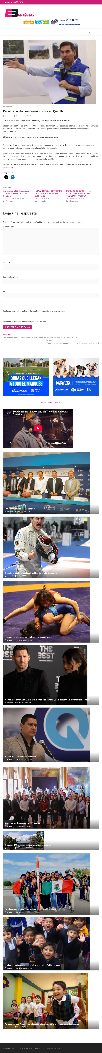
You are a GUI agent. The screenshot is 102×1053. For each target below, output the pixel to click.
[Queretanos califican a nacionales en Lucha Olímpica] (51, 612)
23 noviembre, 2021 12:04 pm (25, 116)
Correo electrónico (11, 277)
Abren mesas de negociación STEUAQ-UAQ (23, 823)
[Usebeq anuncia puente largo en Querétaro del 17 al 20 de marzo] (51, 943)
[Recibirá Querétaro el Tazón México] (51, 483)
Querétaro (7, 107)
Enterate (6, 1048)
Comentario (8, 227)
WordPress (34, 1048)
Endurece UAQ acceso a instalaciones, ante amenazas (28, 845)
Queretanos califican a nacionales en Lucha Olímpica (27, 637)
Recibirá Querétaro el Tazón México (20, 508)
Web (5, 291)
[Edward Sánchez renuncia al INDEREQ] (51, 735)
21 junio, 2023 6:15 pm (23, 912)
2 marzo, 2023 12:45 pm (23, 702)
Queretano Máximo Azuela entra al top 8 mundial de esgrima (31, 573)
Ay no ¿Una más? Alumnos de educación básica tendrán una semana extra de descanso (42, 1024)
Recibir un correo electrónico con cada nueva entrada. (25, 321)
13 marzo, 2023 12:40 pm (24, 640)
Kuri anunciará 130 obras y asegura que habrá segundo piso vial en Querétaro (16, 193)
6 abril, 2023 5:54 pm (22, 576)
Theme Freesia (25, 1048)
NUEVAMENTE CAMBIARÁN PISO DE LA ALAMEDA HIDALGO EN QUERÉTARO (48, 193)
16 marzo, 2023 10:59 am (24, 968)
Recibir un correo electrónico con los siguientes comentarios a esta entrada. (34, 311)
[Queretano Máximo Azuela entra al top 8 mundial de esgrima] (51, 547)
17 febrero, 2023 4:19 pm (24, 759)
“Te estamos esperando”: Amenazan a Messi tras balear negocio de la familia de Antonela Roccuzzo (47, 699)
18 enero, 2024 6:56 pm (23, 826)
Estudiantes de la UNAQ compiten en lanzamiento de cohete (30, 909)
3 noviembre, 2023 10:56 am (25, 848)
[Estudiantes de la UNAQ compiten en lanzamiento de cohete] (51, 884)
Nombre (7, 262)
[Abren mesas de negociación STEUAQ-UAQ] (51, 798)
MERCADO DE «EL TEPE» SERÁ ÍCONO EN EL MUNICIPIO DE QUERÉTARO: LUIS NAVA (78, 193)
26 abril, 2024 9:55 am (23, 511)
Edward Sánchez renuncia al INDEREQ (21, 756)
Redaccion (8, 116)
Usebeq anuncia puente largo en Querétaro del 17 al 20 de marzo (33, 965)
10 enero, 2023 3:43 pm (23, 1027)
